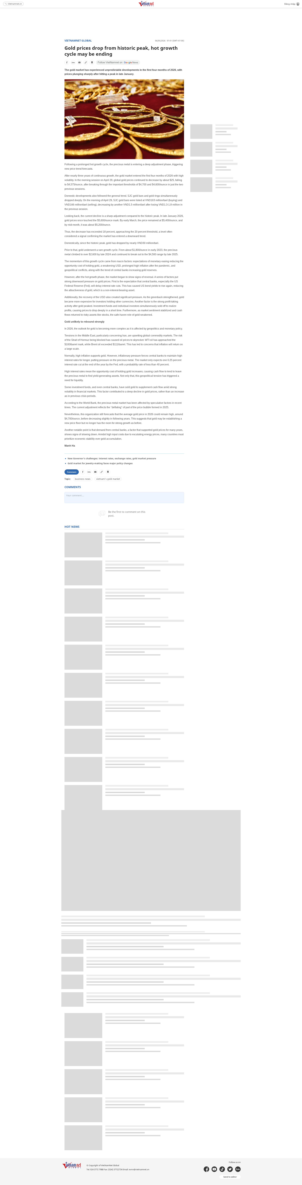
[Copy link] (85, 62)
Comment (71, 472)
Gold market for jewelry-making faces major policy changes (100, 463)
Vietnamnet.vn (15, 3)
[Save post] (92, 62)
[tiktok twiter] (230, 1169)
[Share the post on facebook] (66, 62)
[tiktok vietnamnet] (222, 1169)
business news (82, 478)
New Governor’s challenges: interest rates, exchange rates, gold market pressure (112, 458)
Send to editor (230, 1176)
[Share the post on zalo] (73, 62)
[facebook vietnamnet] (206, 1169)
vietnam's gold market (108, 478)
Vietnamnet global (78, 40)
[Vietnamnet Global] (154, 6)
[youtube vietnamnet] (214, 1169)
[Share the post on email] (79, 62)
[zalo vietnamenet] (238, 1169)
